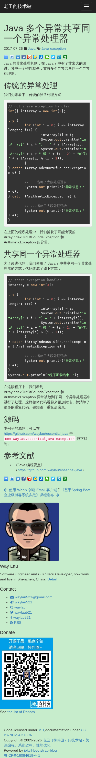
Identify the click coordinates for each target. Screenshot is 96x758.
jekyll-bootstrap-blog (40, 750)
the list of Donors (21, 712)
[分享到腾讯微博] (59, 57)
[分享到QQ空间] (35, 57)
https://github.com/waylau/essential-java (36, 433)
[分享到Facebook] (24, 57)
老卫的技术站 (17, 6)
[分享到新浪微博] (29, 57)
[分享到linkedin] (18, 57)
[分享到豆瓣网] (65, 57)
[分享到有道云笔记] (53, 57)
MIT (41, 730)
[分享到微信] (47, 57)
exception (58, 48)
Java (32, 48)
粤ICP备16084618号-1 (22, 755)
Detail (52, 579)
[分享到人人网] (41, 57)
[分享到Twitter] (12, 57)
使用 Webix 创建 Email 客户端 (32, 490)
